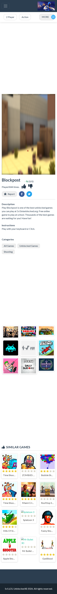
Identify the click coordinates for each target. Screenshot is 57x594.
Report (11, 194)
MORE (45, 16)
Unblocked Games (28, 245)
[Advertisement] (28, 58)
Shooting (8, 251)
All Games (9, 245)
